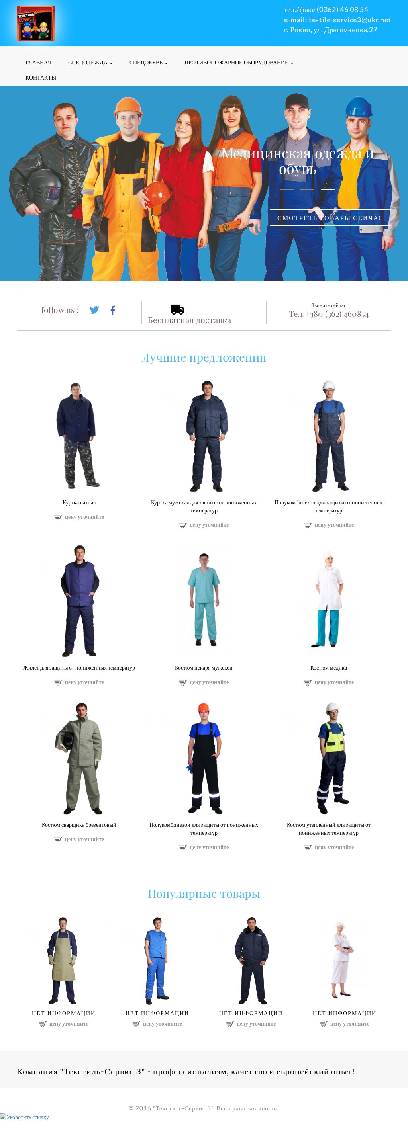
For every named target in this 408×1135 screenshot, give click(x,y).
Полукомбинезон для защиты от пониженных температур (329, 506)
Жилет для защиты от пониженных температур (79, 667)
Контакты (41, 77)
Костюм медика (328, 667)
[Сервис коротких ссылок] (24, 1116)
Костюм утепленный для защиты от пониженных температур (329, 828)
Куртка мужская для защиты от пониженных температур (204, 506)
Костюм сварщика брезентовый (79, 824)
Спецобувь (146, 62)
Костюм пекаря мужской (204, 667)
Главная (38, 62)
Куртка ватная (79, 502)
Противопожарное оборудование (237, 62)
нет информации (64, 1013)
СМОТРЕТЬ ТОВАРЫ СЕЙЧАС (330, 217)
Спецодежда (88, 62)
